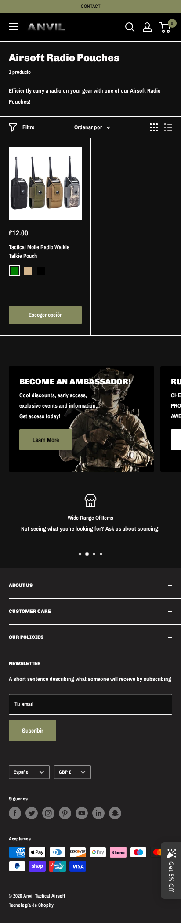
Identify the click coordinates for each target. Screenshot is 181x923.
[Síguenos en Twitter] (31, 813)
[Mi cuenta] (147, 27)
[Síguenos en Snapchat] (115, 813)
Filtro (28, 127)
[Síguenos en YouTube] (82, 813)
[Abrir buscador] (130, 27)
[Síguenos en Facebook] (15, 813)
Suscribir (32, 731)
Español (22, 772)
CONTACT (91, 6)
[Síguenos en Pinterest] (65, 813)
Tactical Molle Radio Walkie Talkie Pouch (39, 251)
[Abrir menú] (13, 26)
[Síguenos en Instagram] (48, 813)
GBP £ (65, 772)
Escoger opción (45, 315)
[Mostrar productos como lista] (168, 127)
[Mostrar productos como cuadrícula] (154, 127)
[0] (164, 27)
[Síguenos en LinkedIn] (98, 813)
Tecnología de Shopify (31, 905)
